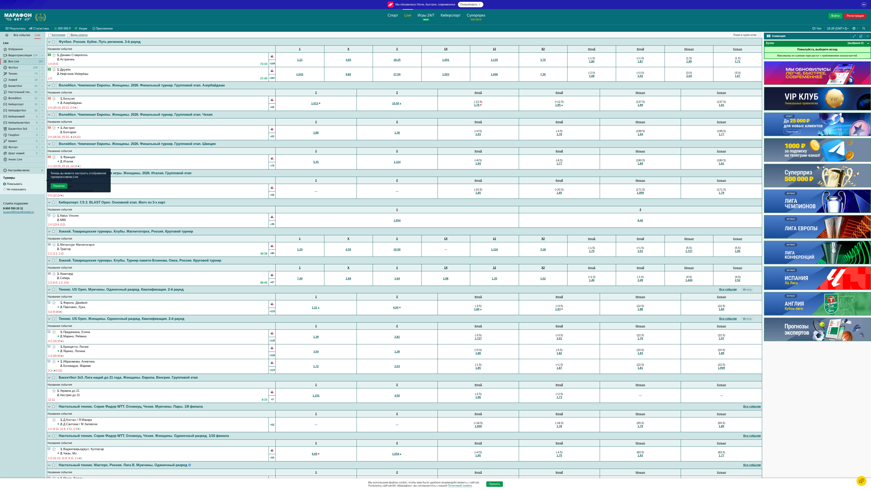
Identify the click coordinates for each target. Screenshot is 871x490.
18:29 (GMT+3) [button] (837, 28)
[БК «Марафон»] (18, 17)
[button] (855, 28)
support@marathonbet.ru (18, 212)
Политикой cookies (460, 485)
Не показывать (16, 189)
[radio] (4, 184)
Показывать (14, 184)
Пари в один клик (744, 35)
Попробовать (468, 4)
